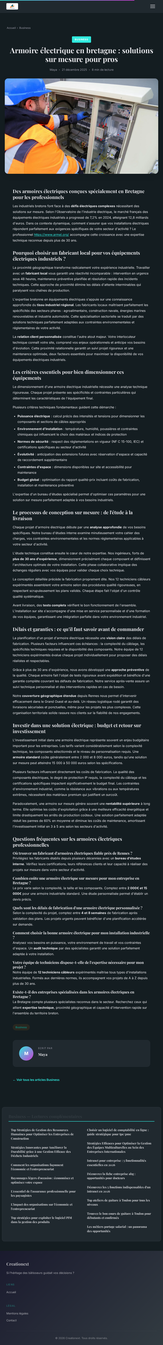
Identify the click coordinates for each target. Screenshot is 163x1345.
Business (25, 27)
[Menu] (153, 6)
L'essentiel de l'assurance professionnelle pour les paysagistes (43, 1193)
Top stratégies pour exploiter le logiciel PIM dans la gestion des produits (41, 1220)
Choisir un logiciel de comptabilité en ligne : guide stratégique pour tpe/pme (118, 1132)
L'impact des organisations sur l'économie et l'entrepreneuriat (41, 1206)
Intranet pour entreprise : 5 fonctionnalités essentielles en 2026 (116, 1163)
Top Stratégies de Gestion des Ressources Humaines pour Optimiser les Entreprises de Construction (42, 1134)
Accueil (11, 27)
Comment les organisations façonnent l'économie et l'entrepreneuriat (37, 1167)
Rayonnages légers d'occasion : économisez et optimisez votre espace (42, 1180)
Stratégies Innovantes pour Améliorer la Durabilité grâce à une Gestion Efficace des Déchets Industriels (41, 1151)
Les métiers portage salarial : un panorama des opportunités (117, 1229)
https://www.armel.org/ (51, 235)
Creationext (17, 1264)
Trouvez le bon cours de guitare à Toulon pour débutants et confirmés (119, 1216)
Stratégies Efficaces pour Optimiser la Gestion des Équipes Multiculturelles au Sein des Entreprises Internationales (119, 1147)
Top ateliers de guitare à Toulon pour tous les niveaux (118, 1202)
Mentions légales (17, 1313)
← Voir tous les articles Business (36, 1080)
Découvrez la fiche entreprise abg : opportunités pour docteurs (111, 1176)
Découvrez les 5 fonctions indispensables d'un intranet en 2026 (118, 1189)
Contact (11, 1320)
